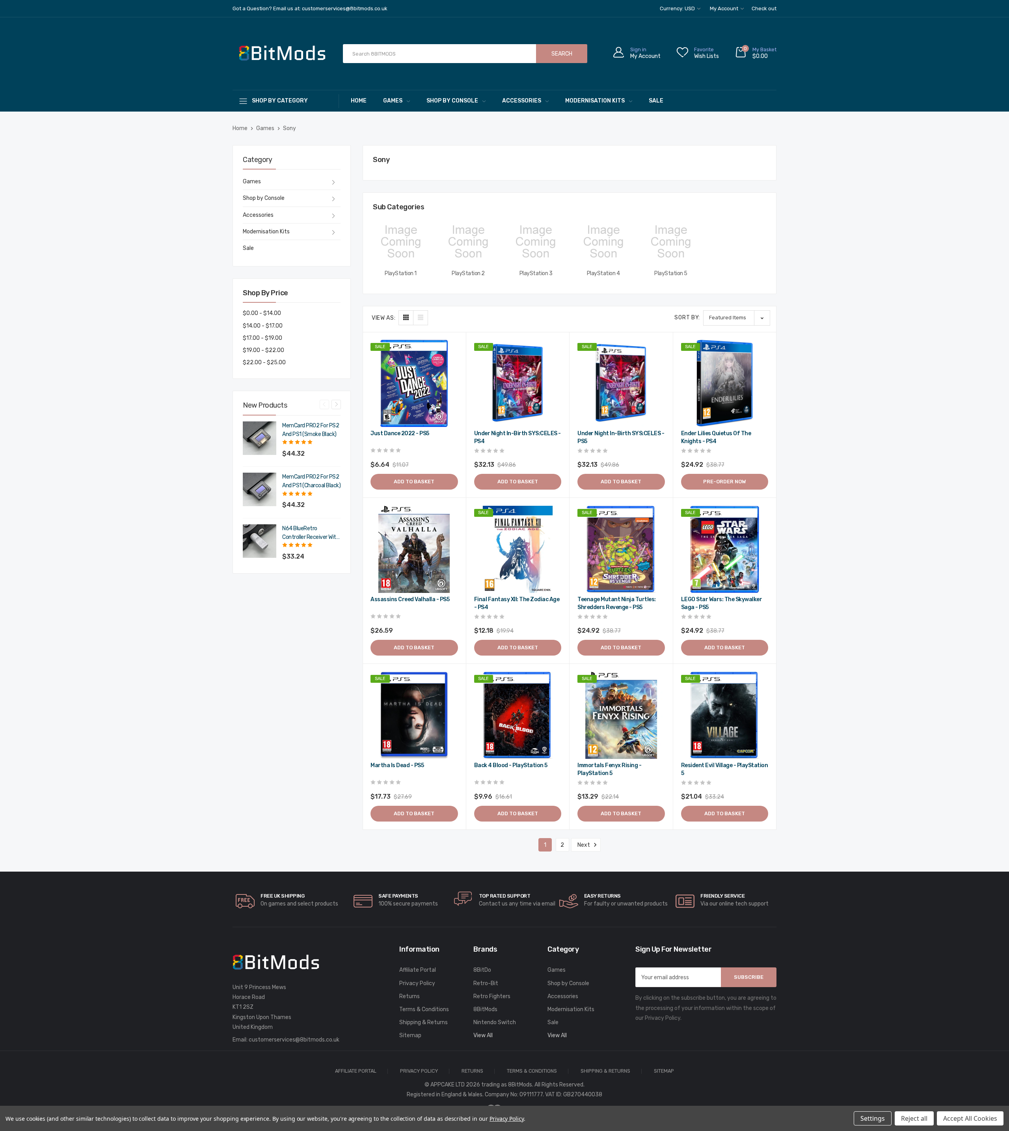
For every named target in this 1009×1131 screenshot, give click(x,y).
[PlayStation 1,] (400, 241)
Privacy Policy (417, 983)
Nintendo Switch (494, 1022)
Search (561, 53)
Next (336, 404)
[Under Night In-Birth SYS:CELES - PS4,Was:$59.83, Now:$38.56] (518, 383)
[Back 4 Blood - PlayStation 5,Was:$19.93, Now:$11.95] (518, 715)
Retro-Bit (485, 983)
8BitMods (485, 1009)
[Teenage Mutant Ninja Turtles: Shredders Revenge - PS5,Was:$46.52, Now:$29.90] (621, 549)
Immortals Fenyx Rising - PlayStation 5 (609, 769)
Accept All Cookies (970, 1118)
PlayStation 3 (536, 273)
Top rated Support (505, 896)
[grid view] (405, 317)
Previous (324, 404)
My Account (724, 8)
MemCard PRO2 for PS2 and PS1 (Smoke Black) (310, 430)
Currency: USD (678, 8)
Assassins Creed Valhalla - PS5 (409, 599)
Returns (409, 996)
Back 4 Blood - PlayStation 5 (510, 765)
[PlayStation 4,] (603, 241)
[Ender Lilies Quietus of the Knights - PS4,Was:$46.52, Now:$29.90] (725, 383)
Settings (872, 1118)
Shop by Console (452, 100)
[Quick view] (451, 380)
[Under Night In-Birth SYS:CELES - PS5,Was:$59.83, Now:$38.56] (621, 383)
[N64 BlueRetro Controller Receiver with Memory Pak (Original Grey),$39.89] (259, 541)
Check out (764, 8)
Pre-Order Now (724, 481)
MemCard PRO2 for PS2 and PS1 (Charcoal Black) (311, 481)
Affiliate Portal (417, 970)
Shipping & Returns (423, 1022)
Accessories (521, 100)
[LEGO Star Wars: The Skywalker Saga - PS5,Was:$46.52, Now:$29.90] (725, 549)
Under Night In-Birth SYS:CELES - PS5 (620, 437)
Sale (656, 100)
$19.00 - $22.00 (263, 350)
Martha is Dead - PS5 (397, 765)
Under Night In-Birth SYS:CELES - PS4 (517, 437)
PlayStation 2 (468, 273)
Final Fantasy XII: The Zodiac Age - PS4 (517, 603)
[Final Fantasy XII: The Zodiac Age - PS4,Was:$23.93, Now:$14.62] (518, 549)
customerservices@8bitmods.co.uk (294, 1039)
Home (359, 100)
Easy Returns (602, 896)
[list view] (420, 317)
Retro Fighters (491, 996)
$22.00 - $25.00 (264, 362)
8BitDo (482, 970)
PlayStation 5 (670, 273)
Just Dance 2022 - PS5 (399, 433)
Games (392, 100)
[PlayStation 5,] (670, 241)
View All (483, 1035)
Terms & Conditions (424, 1009)
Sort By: (687, 317)
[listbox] (736, 318)
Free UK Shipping (282, 896)
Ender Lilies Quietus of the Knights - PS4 (716, 437)
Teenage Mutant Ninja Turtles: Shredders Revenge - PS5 (616, 603)
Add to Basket (414, 481)
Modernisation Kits (595, 100)
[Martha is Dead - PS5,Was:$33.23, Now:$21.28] (414, 715)
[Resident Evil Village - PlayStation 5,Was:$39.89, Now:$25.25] (725, 715)
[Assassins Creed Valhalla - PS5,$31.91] (414, 549)
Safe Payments (398, 896)
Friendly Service (722, 896)
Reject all (914, 1118)
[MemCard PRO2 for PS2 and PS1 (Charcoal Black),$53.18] (259, 489)
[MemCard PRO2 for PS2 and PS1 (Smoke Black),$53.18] (259, 438)
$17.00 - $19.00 (262, 338)
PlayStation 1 (401, 273)
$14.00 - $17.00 (263, 325)
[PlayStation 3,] (536, 241)
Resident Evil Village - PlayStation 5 (724, 769)
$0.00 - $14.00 (262, 313)
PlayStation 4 (603, 273)
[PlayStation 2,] (468, 241)
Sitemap (410, 1035)
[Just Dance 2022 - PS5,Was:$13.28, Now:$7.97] (414, 383)
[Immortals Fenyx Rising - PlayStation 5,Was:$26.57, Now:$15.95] (621, 715)
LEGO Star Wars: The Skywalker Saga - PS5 (721, 603)
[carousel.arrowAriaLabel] (245, 901)
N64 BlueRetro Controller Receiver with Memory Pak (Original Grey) (310, 533)
